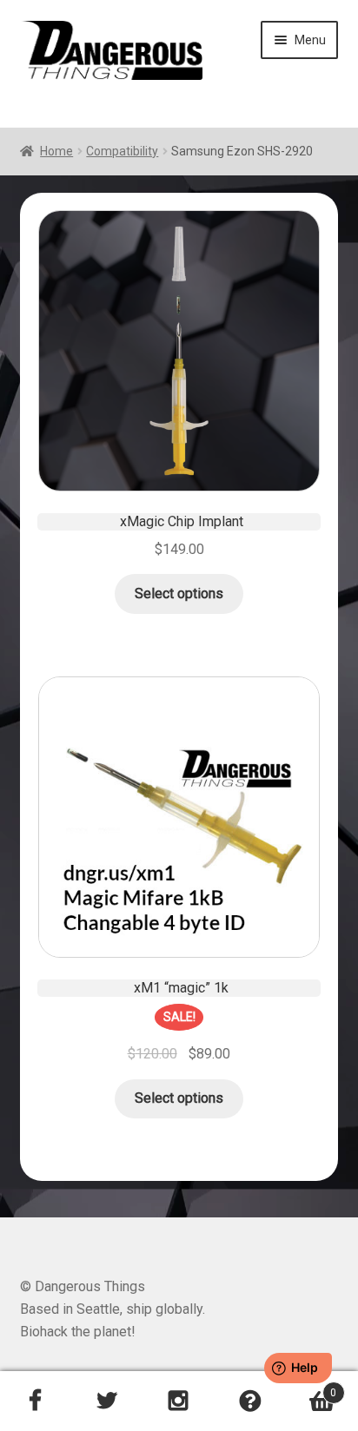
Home (56, 151)
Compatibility (122, 151)
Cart (312, 1387)
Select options (179, 593)
